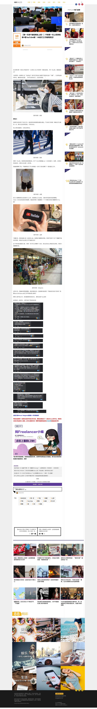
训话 (41, 504)
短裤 (46, 498)
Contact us (59, 693)
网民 (22, 504)
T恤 (40, 498)
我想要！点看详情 (37, 484)
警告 (38, 501)
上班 (53, 498)
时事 (34, 2)
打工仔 (53, 501)
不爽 (22, 501)
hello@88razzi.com (59, 698)
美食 (39, 2)
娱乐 (54, 2)
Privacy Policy (17, 703)
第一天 (32, 498)
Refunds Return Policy (24, 703)
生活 (49, 2)
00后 (45, 501)
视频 (64, 2)
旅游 (44, 2)
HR (34, 504)
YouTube (30, 501)
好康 (29, 2)
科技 (59, 2)
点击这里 (48, 421)
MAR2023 (23, 498)
